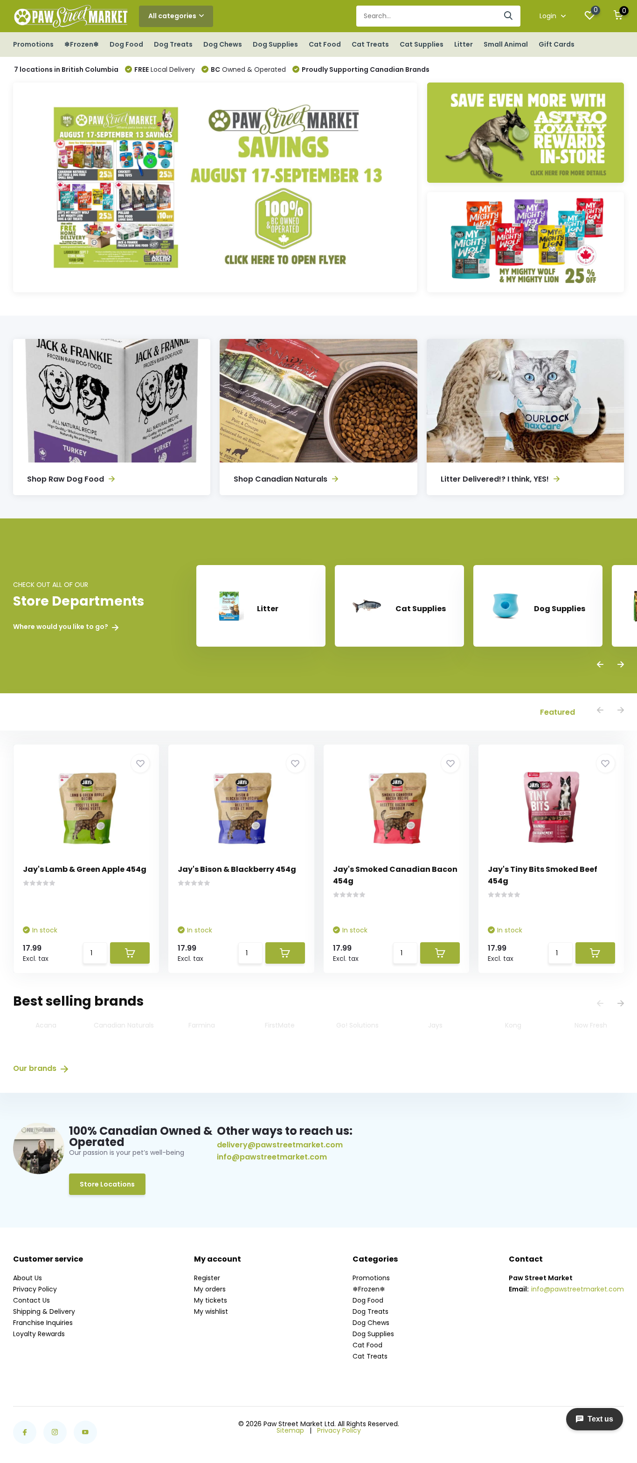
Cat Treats (370, 44)
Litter (463, 44)
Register (207, 1278)
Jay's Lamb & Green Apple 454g (84, 869)
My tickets (210, 1300)
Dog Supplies (275, 44)
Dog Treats (173, 44)
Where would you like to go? (61, 627)
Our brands (35, 1068)
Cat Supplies (421, 44)
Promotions (33, 44)
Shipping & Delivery (44, 1311)
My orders (210, 1289)
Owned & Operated (248, 69)
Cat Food (325, 44)
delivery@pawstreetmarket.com (280, 1144)
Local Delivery (164, 69)
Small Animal (506, 44)
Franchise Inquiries (43, 1322)
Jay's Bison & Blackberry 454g (237, 869)
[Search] (508, 16)
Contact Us (31, 1300)
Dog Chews (222, 44)
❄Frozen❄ (81, 44)
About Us (27, 1278)
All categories (172, 16)
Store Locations (107, 1184)
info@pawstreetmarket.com (272, 1157)
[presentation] (600, 665)
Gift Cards (557, 44)
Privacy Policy (35, 1289)
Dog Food (126, 44)
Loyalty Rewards (39, 1334)
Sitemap (290, 1430)
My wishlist (211, 1311)
